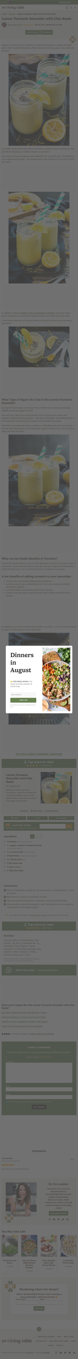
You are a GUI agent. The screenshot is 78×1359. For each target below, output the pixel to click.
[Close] (69, 649)
